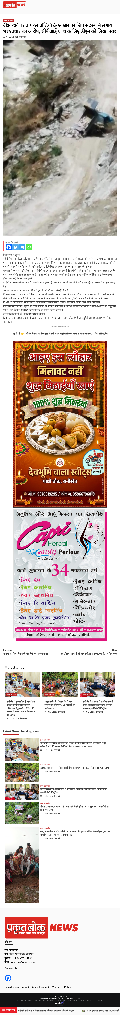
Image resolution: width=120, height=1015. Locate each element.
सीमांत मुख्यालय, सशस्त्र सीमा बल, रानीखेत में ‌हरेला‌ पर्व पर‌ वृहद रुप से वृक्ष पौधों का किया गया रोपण (49, 1010)
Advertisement (40, 987)
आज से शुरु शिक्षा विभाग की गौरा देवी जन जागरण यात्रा (25, 652)
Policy (67, 987)
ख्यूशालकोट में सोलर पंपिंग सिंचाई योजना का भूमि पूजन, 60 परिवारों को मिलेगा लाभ (60, 705)
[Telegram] (22, 247)
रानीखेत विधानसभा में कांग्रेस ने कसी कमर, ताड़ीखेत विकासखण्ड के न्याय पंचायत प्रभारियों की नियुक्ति (98, 705)
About (25, 987)
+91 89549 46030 (21, 957)
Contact (56, 987)
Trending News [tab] (30, 731)
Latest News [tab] (11, 731)
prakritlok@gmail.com (22, 961)
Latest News (12, 987)
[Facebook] (9, 247)
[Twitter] (15, 247)
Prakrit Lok (63, 996)
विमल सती (22, 37)
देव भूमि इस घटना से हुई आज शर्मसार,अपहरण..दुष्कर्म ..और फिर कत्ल (89, 652)
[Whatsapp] (29, 247)
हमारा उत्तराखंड (8, 20)
